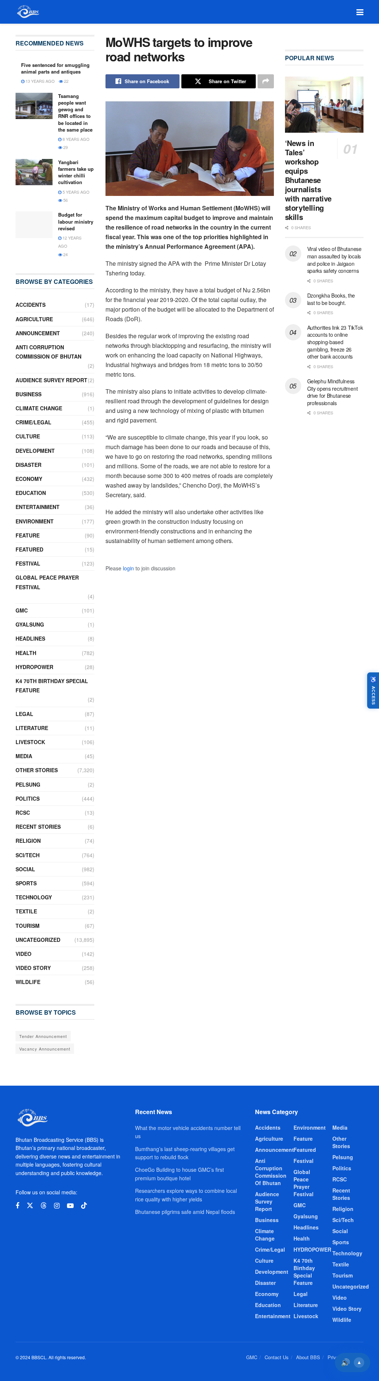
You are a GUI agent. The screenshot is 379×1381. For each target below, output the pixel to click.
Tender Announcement (43, 1036)
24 (65, 254)
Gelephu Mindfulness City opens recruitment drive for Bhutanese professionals (332, 392)
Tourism (28, 925)
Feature (28, 535)
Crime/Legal (33, 422)
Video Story (33, 967)
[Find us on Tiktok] (84, 1205)
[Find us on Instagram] (57, 1206)
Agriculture (34, 319)
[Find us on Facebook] (17, 1206)
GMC (22, 610)
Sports (26, 883)
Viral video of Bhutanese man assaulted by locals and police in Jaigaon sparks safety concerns (334, 259)
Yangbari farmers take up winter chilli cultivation (76, 172)
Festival (28, 563)
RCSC (23, 812)
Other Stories (37, 770)
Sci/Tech (28, 855)
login (128, 568)
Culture (28, 436)
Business (28, 394)
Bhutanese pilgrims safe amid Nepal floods (185, 1211)
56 (65, 200)
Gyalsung (30, 624)
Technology (34, 897)
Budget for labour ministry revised (75, 221)
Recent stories (38, 826)
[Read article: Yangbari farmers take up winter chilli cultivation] (34, 172)
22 (65, 81)
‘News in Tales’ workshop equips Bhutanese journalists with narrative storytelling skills (308, 180)
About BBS (308, 1357)
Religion (28, 840)
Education (31, 492)
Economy (29, 478)
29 (65, 147)
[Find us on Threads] (44, 1205)
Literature (32, 728)
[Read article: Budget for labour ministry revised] (34, 224)
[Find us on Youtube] (70, 1206)
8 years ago (75, 139)
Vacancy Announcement (44, 1049)
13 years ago (39, 81)
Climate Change (39, 408)
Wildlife (28, 981)
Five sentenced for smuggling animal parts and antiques (55, 68)
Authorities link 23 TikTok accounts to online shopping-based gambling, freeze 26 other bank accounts (335, 342)
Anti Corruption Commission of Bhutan (48, 351)
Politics (28, 798)
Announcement (38, 333)
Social (25, 869)
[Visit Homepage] (28, 11)
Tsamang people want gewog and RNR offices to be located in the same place (75, 112)
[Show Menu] (359, 12)
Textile (26, 911)
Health (26, 652)
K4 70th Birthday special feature (52, 685)
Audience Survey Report (51, 380)
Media (24, 756)
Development (35, 450)
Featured (29, 549)
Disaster (28, 464)
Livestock (30, 742)
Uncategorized (38, 939)
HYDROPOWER (34, 667)
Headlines (30, 638)
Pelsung (28, 784)
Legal (24, 713)
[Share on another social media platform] (266, 81)
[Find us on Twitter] (30, 1205)
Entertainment (38, 506)
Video (23, 953)
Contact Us (277, 1357)
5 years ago (75, 192)
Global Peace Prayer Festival (47, 582)
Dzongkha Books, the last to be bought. (331, 299)
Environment (35, 521)
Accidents (31, 304)
